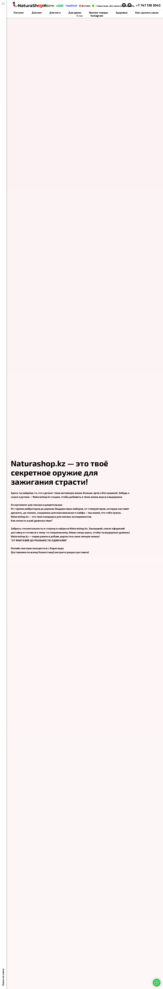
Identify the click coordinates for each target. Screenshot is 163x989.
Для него (55, 12)
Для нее (37, 12)
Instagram (97, 15)
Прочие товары (98, 12)
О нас (79, 15)
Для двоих (74, 12)
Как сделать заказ (146, 12)
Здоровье (122, 12)
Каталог (19, 12)
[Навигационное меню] (3, 4)
